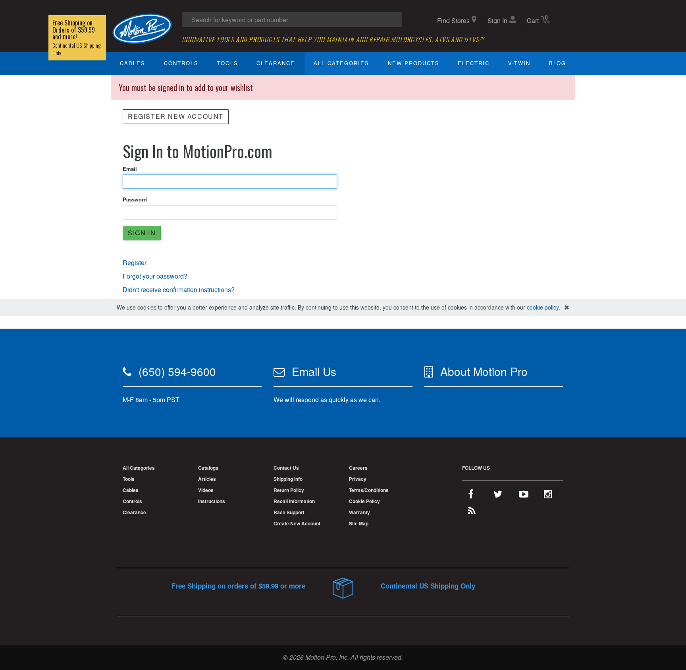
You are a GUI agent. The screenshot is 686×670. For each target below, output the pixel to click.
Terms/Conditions (369, 490)
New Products (413, 63)
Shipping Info (288, 478)
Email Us (314, 371)
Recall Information (294, 501)
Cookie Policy (364, 501)
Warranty (359, 512)
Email (130, 168)
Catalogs (208, 467)
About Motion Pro (484, 371)
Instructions (211, 501)
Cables (132, 63)
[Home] (142, 27)
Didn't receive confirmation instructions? (179, 289)
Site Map (358, 523)
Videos (206, 490)
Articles (207, 478)
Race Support (289, 512)
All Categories (341, 63)
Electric (473, 63)
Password (135, 199)
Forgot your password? (155, 276)
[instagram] (548, 495)
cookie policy (543, 307)
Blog (557, 63)
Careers (358, 467)
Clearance (275, 63)
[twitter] (497, 495)
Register (134, 262)
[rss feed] (472, 512)
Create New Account (297, 523)
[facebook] (471, 495)
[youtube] (523, 495)
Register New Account (176, 116)
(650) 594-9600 (177, 371)
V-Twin (519, 63)
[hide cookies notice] (566, 307)
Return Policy (289, 490)
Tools (227, 63)
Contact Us (286, 467)
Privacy (357, 478)
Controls (181, 63)
